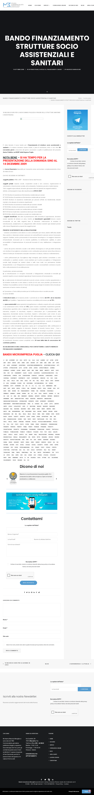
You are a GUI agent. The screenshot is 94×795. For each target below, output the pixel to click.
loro (23, 406)
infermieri (6, 398)
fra (37, 391)
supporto (39, 450)
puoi (41, 432)
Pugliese (35, 432)
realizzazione (43, 434)
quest (16, 434)
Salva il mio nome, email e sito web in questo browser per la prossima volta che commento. (30, 645)
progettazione (7, 429)
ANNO (23, 362)
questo (21, 434)
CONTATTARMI (38, 347)
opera (33, 416)
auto (20, 367)
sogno (46, 444)
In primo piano (34, 69)
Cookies (66, 784)
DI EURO (19, 383)
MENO (38, 408)
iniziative (32, 398)
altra (51, 360)
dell (38, 380)
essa (44, 388)
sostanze (6, 447)
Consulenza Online (59, 5)
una (13, 455)
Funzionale (50, 391)
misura (50, 411)
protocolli (55, 429)
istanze (37, 403)
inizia (27, 398)
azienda (52, 367)
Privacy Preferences (74, 791)
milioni (39, 411)
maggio (39, 406)
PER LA (10, 421)
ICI (11, 396)
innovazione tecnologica (10, 401)
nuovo (10, 416)
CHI (12, 373)
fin (18, 391)
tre (53, 452)
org (4, 419)
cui (48, 378)
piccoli (55, 421)
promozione (40, 429)
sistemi (12, 444)
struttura (6, 450)
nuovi (5, 416)
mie (23, 411)
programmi (32, 429)
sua (20, 450)
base (28, 370)
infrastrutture (19, 398)
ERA (28, 388)
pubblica (5, 432)
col (57, 373)
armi (49, 362)
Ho (4, 396)
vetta (21, 457)
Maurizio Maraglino (74, 69)
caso (57, 370)
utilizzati (52, 455)
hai (58, 393)
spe (12, 447)
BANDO (24, 370)
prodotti (50, 426)
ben (33, 370)
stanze (37, 447)
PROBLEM (36, 426)
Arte (57, 362)
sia (54, 442)
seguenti (16, 442)
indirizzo (56, 396)
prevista (12, 426)
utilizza (46, 455)
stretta (54, 447)
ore (55, 416)
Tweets (69, 227)
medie (33, 408)
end (55, 385)
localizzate (17, 406)
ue (4, 455)
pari (25, 419)
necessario (6, 414)
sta (32, 447)
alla (33, 360)
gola (40, 393)
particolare (40, 419)
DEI (30, 380)
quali (49, 432)
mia (9, 411)
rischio (51, 437)
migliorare (28, 411)
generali (12, 393)
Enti (9, 388)
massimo (23, 408)
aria (45, 362)
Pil (4, 424)
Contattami (53, 760)
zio (28, 460)
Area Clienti (53, 754)
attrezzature (13, 367)
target (54, 450)
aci (17, 360)
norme (48, 414)
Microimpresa (16, 411)
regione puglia (7, 437)
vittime (44, 457)
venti (4, 457)
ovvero (20, 419)
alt (47, 360)
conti (55, 375)
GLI (32, 393)
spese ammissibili (25, 447)
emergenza (49, 385)
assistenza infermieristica (34, 365)
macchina (32, 406)
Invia (29, 403)
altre (56, 360)
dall (8, 380)
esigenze (33, 388)
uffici (8, 455)
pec (47, 419)
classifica (37, 373)
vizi (49, 457)
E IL (33, 385)
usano (30, 455)
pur (45, 432)
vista (38, 457)
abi (7, 360)
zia (24, 460)
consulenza (49, 375)
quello (10, 434)
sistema (5, 444)
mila (34, 411)
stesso (48, 447)
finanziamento (25, 391)
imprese (50, 396)
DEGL (21, 380)
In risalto (42, 69)
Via (28, 457)
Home (30, 5)
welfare (20, 460)
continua (6, 378)
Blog (82, 5)
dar (18, 380)
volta (14, 460)
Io (32, 403)
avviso (36, 367)
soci (17, 444)
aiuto (25, 360)
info (12, 398)
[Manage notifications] (89, 791)
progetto (16, 429)
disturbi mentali (39, 383)
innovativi (40, 398)
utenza (40, 455)
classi (30, 373)
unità (17, 455)
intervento (51, 401)
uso (35, 455)
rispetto (5, 439)
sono (51, 444)
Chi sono (38, 5)
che (8, 373)
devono (57, 380)
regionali (51, 434)
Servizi (46, 5)
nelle (29, 414)
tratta (39, 452)
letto (51, 403)
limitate (56, 403)
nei (12, 414)
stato (42, 447)
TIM (31, 452)
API (37, 362)
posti (16, 424)
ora (51, 416)
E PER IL (24, 388)
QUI (26, 434)
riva (23, 439)
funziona (42, 391)
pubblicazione (14, 432)
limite (5, 406)
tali (49, 450)
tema (13, 452)
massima (16, 408)
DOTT (11, 385)
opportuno (45, 416)
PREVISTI (19, 426)
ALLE (38, 360)
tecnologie (6, 452)
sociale (28, 444)
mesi (54, 408)
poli (8, 424)
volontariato (7, 460)
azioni (18, 370)
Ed (23, 385)
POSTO (22, 424)
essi (54, 388)
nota (52, 414)
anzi (27, 362)
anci (19, 362)
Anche (14, 362)
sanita (39, 439)
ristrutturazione (15, 439)
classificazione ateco (47, 373)
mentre (49, 408)
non (43, 414)
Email (5, 628)
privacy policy (43, 564)
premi (32, 424)
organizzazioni (11, 419)
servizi (37, 442)
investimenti (6, 403)
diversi (51, 383)
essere (49, 388)
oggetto (22, 416)
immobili (31, 396)
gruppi (45, 393)
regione (57, 434)
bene (37, 370)
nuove (57, 414)
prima (25, 426)
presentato (44, 424)
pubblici (22, 432)
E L (36, 385)
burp (52, 370)
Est (58, 388)
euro (4, 391)
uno (21, 455)
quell (5, 434)
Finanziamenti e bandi (54, 69)
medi (29, 408)
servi (32, 442)
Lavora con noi (54, 757)
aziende (13, 370)
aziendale (6, 370)
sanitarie (45, 439)
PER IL (5, 421)
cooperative (35, 378)
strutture (14, 450)
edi (26, 385)
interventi (43, 401)
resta (33, 437)
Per (51, 419)
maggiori (5, 408)
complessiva (7, 375)
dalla (13, 380)
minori (45, 411)
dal (4, 380)
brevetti (47, 370)
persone (27, 421)
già (28, 393)
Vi (25, 457)
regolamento (23, 437)
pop (12, 424)
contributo (21, 378)
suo (28, 450)
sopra (56, 444)
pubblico (29, 432)
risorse (57, 437)
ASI (4, 365)
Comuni (15, 375)
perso (15, 421)
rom (27, 439)
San (35, 439)
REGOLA (15, 437)
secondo (52, 439)
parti (34, 419)
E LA (40, 385)
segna (5, 442)
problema (43, 426)
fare (9, 391)
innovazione (47, 398)
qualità (55, 432)
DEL (34, 380)
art (54, 362)
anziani (33, 362)
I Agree (86, 791)
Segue (10, 442)
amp (4, 362)
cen (4, 373)
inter (37, 401)
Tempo (18, 452)
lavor (46, 403)
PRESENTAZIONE (53, 424)
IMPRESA (43, 396)
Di (3, 383)
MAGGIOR (45, 406)
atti (58, 365)
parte (29, 419)
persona (21, 421)
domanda (6, 385)
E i (29, 385)
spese (16, 447)
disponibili (30, 383)
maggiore (52, 406)
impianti (37, 396)
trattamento (46, 452)
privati (30, 426)
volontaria (55, 457)
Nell (20, 414)
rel (29, 437)
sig (57, 442)
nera (39, 414)
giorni (18, 393)
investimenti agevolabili (19, 403)
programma (24, 429)
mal (11, 408)
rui (31, 439)
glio (36, 393)
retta (38, 437)
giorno (24, 393)
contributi (14, 378)
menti (43, 408)
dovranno (18, 385)
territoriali (25, 452)
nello (34, 414)
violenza (33, 457)
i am (8, 396)
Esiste (39, 388)
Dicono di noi (73, 5)
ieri (19, 396)
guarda (51, 393)
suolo (33, 450)
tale (45, 450)
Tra (35, 452)
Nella (24, 414)
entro (18, 388)
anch (9, 362)
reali (35, 434)
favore (14, 391)
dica (7, 383)
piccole (34, 421)
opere (38, 416)
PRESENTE (6, 426)
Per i (55, 419)
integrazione (23, 401)
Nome (5, 620)
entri (13, 388)
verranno (15, 457)
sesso (49, 442)
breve (41, 370)
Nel (16, 414)
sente (22, 442)
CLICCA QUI (53, 354)
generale (5, 393)
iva (42, 403)
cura (55, 378)
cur (51, 378)
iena (15, 396)
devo (51, 380)
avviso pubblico (43, 367)
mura (55, 411)
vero (9, 457)
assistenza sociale (49, 365)
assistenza (22, 365)
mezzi (5, 411)
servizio (43, 442)
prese (37, 424)
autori (25, 367)
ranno (30, 434)
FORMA (33, 391)
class (24, 373)
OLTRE (28, 416)
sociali (34, 444)
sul (24, 450)
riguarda (44, 437)
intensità (31, 401)
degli (26, 380)
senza (27, 442)
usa (25, 455)
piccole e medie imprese (44, 421)
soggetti (40, 444)
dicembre (13, 383)
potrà (27, 424)
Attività (5, 367)
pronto (48, 429)
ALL (29, 360)
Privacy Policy (59, 784)
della (42, 380)
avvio (30, 367)
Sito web (6, 636)
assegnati (14, 365)
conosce (34, 375)
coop (28, 378)
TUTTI (57, 452)
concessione (26, 375)
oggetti (16, 416)
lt (27, 406)
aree (41, 362)
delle (47, 380)
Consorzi (41, 375)
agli (21, 360)
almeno (43, 360)
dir (24, 383)
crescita (42, 378)
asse (8, 365)
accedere (12, 360)
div (46, 383)
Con (20, 375)
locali (10, 406)
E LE (43, 385)
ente (4, 388)
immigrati (24, 396)
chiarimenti (18, 373)
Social (22, 444)
